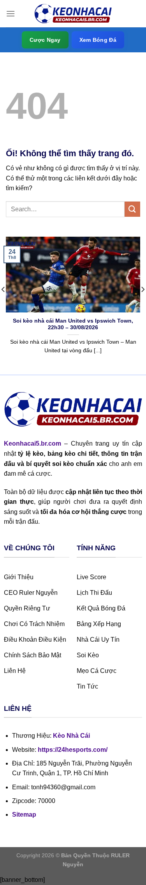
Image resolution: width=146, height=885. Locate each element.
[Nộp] (132, 209)
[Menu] (10, 13)
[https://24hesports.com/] (73, 14)
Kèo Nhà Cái (71, 735)
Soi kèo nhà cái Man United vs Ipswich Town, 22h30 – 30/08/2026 (73, 324)
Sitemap (24, 814)
